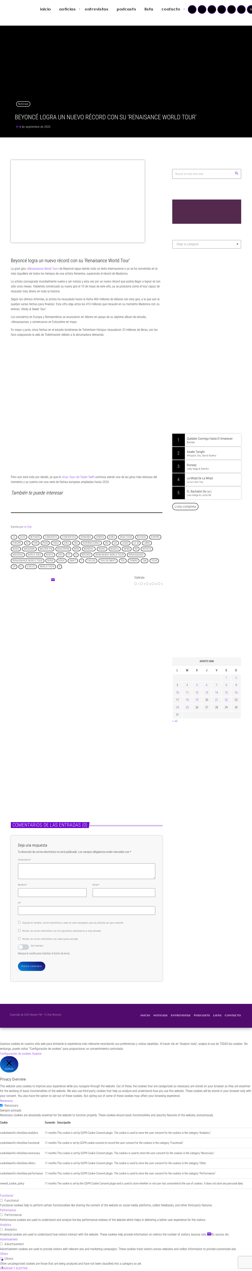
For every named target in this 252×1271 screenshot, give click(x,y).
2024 (22, 537)
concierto (51, 537)
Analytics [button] (5, 1225)
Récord (86, 555)
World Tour (47, 566)
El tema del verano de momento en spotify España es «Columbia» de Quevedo (105, 641)
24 (177, 707)
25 (187, 707)
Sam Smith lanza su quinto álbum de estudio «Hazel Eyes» (212, 554)
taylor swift (108, 561)
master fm (46, 549)
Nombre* (22, 884)
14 (216, 692)
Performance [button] (8, 1210)
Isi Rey (28, 526)
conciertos (69, 537)
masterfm (63, 549)
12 (196, 692)
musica (114, 549)
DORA (112, 537)
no (136, 549)
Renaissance (136, 555)
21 (216, 700)
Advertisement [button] (9, 1239)
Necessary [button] (6, 1101)
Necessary (12, 1105)
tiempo (134, 561)
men (76, 549)
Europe (17, 543)
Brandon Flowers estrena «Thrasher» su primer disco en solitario (214, 534)
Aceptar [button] (37, 1054)
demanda (86, 537)
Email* (96, 884)
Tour (154, 561)
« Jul (174, 721)
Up (14, 566)
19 (196, 700)
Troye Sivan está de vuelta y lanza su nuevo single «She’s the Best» (212, 634)
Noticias (23, 104)
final (56, 543)
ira (107, 543)
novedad (18, 555)
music (102, 549)
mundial (89, 549)
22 (226, 700)
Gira (66, 543)
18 (187, 700)
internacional (91, 543)
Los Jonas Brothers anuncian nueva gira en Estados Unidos (212, 574)
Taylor (91, 561)
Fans (45, 543)
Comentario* (24, 859)
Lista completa (185, 506)
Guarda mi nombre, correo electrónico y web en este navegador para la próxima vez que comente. (73, 922)
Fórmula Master (190, 294)
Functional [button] (6, 1195)
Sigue (61, 561)
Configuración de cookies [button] (15, 1054)
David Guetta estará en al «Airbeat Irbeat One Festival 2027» (211, 594)
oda (60, 555)
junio (125, 543)
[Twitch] (212, 9)
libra (147, 543)
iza (115, 543)
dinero (100, 537)
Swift (72, 561)
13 (206, 692)
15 (226, 692)
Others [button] (4, 1254)
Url (19, 902)
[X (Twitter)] (202, 9)
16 (236, 692)
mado (16, 549)
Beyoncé (35, 537)
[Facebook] (241, 9)
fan (35, 543)
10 (14, 537)
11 (187, 692)
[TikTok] (221, 9)
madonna (29, 549)
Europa (155, 537)
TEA (123, 561)
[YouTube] (192, 9)
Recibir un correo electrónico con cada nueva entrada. (50, 939)
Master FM (184, 286)
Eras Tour (126, 537)
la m (136, 543)
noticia (147, 549)
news (127, 549)
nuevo (49, 555)
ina (76, 543)
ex (27, 543)
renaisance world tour (109, 555)
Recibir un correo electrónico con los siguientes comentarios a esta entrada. (61, 931)
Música (19, 762)
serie (50, 561)
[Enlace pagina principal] (14, 9)
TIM (144, 561)
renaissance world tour (27, 561)
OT (69, 555)
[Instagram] (231, 9)
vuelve (31, 566)
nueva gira (34, 555)
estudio (141, 537)
